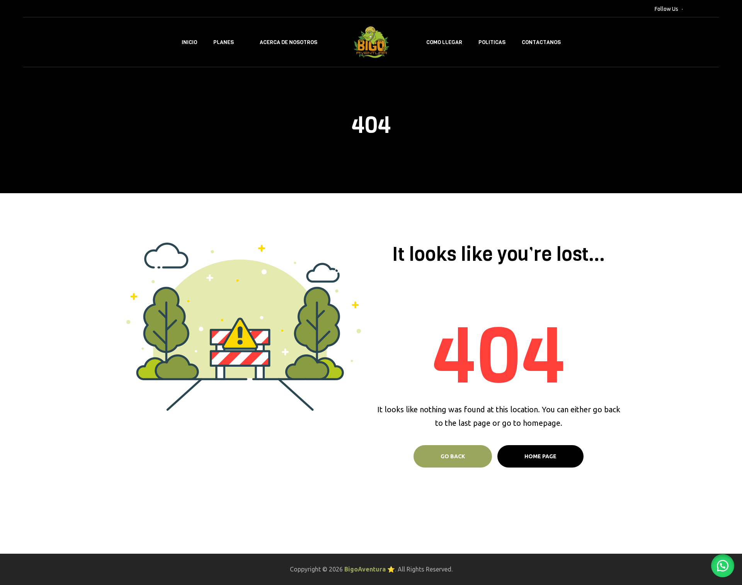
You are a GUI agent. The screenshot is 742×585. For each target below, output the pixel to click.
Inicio (189, 42)
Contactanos (541, 42)
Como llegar (444, 42)
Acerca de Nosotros (288, 42)
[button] (722, 565)
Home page (540, 456)
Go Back (453, 456)
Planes (223, 42)
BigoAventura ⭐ (369, 569)
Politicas (491, 42)
